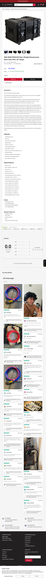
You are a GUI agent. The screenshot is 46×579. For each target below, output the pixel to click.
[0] (43, 4)
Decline (36, 576)
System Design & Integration (8, 559)
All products (8, 9)
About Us (4, 553)
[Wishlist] (40, 4)
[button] (43, 4)
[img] (8, 250)
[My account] (38, 4)
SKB (4, 62)
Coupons (27, 544)
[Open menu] (2, 4)
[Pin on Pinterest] (37, 64)
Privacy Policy (28, 573)
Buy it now (33, 79)
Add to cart (13, 79)
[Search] (34, 5)
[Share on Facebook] (35, 64)
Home (3, 9)
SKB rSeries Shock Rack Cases (11, 220)
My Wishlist (4, 557)
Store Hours (4, 555)
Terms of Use (27, 542)
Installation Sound (8, 213)
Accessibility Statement (30, 545)
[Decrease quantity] (10, 75)
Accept (22, 576)
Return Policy (27, 538)
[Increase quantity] (16, 75)
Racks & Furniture (8, 217)
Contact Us (4, 551)
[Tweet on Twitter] (39, 64)
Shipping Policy (28, 536)
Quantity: (6, 75)
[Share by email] (41, 64)
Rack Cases (7, 215)
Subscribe (29, 560)
